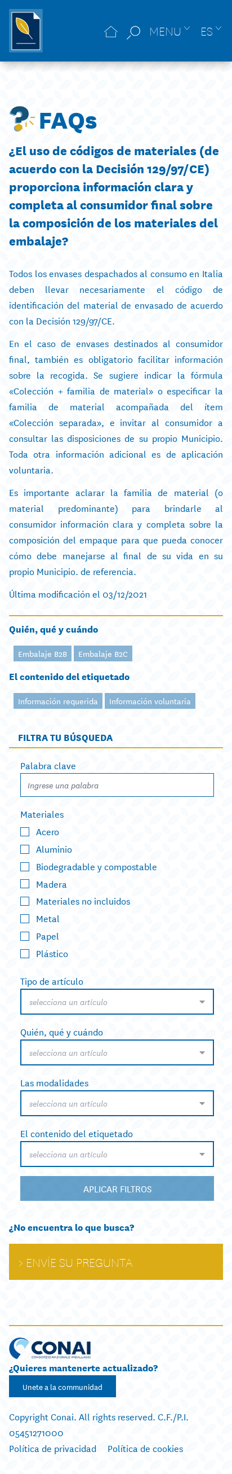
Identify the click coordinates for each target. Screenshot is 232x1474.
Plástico (52, 953)
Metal (48, 918)
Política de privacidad (52, 1448)
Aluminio (54, 848)
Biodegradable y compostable (96, 865)
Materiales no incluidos (83, 900)
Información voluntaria (150, 701)
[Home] (111, 30)
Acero (47, 831)
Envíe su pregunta (79, 1261)
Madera (51, 883)
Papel (47, 935)
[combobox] (117, 1002)
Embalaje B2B (42, 653)
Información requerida (58, 701)
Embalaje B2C (103, 653)
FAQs (67, 118)
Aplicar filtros (117, 1188)
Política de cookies (145, 1448)
